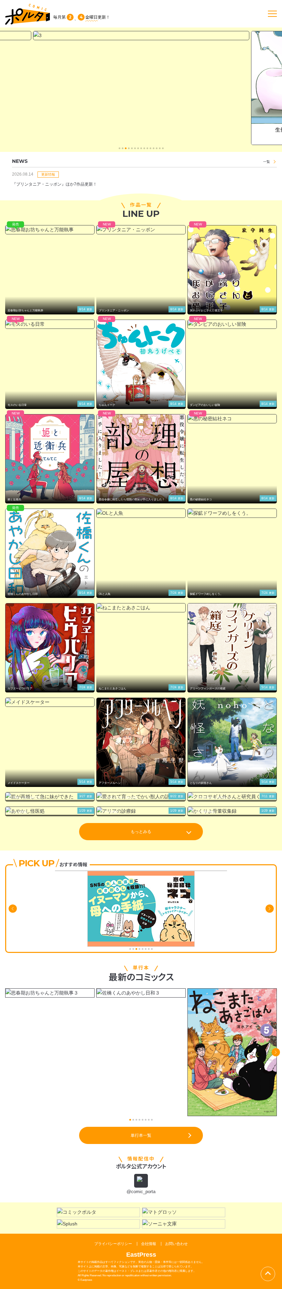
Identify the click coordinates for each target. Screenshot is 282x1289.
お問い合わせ (176, 1244)
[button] (119, 148)
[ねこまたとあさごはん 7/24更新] (141, 607)
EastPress (141, 1254)
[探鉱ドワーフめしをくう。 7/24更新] (232, 513)
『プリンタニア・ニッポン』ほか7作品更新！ (54, 184)
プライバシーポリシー (113, 1244)
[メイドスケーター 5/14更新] (50, 702)
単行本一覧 (141, 1135)
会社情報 (148, 1244)
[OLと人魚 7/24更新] (141, 513)
